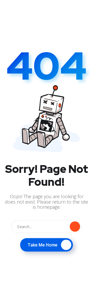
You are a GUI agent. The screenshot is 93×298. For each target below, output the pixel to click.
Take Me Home (42, 245)
